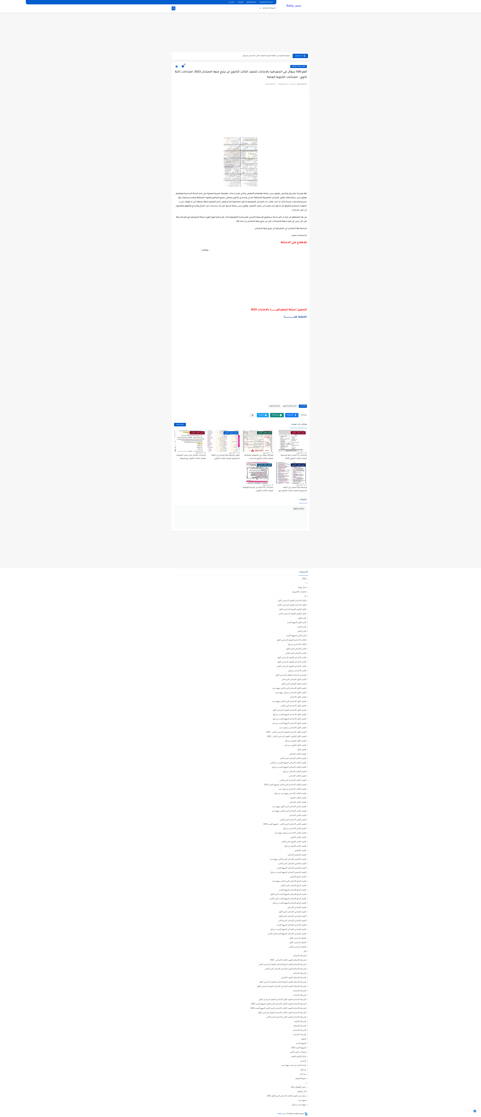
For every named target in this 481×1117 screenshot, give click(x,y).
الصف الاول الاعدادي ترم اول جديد (292, 727)
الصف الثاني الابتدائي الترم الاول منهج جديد (289, 806)
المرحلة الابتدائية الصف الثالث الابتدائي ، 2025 (288, 960)
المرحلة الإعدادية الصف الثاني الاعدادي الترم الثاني (286, 1017)
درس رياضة (293, 6)
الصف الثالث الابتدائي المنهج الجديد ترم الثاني (288, 763)
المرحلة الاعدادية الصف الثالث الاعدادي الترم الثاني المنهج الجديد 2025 (278, 1008)
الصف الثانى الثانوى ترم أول (295, 846)
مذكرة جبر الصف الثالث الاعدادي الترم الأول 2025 (286, 1096)
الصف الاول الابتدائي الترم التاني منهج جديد (289, 688)
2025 (304, 579)
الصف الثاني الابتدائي (297, 802)
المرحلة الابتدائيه (299, 973)
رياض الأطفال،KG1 (298, 1087)
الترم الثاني (301, 631)
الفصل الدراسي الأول (297, 938)
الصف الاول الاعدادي (298, 697)
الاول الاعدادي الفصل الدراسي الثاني (291, 605)
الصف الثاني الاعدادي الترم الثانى (293, 820)
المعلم (303, 1039)
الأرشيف (240, 2)
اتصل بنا (231, 2)
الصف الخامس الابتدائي (297, 855)
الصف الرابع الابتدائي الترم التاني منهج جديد (289, 881)
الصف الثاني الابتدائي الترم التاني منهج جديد (289, 811)
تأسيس (303, 1061)
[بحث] (173, 8)
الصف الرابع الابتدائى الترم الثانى (293, 885)
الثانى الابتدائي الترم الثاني (295, 653)
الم (305, 951)
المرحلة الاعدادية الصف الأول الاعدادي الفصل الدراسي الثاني (282, 999)
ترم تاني (303, 1074)
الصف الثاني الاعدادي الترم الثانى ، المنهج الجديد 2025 (284, 824)
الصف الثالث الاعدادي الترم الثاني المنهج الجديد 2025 (285, 784)
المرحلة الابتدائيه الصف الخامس (293, 977)
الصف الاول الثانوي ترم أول (295, 741)
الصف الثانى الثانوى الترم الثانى (293, 841)
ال (305, 596)
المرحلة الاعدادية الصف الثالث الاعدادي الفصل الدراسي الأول (282, 1012)
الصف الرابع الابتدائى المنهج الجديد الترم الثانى (288, 898)
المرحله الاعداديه (299, 1034)
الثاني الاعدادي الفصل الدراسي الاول (291, 662)
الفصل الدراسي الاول (297, 942)
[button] (291, 415)
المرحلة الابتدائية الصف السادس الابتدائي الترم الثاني (285, 969)
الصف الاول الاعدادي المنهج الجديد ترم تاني (289, 723)
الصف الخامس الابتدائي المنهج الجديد (291, 868)
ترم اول (303, 1069)
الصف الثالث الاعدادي (297, 776)
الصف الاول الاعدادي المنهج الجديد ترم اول (289, 719)
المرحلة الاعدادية (299, 995)
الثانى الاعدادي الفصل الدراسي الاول (291, 657)
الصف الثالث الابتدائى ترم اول (294, 771)
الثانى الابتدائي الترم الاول (296, 649)
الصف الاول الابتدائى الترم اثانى (293, 679)
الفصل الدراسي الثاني (297, 947)
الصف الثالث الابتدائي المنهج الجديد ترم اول (289, 767)
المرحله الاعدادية (299, 1030)
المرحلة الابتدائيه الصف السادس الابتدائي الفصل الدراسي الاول (281, 986)
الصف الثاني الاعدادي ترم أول (294, 828)
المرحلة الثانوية (275, 406)
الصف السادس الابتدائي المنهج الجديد (291, 925)
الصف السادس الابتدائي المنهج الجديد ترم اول (288, 929)
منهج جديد (302, 1100)
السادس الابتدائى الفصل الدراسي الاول (290, 675)
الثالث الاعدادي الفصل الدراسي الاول (291, 640)
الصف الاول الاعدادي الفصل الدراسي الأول (289, 710)
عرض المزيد (180, 424)
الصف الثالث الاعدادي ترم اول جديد (292, 789)
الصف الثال (301, 749)
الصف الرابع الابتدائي (298, 877)
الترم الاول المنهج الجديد (296, 622)
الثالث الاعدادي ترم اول (297, 644)
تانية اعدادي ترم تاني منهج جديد (294, 1065)
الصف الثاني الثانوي (298, 837)
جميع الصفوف (300, 1078)
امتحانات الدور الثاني (298, 1052)
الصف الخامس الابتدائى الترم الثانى (292, 863)
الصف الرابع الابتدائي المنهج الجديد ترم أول (289, 903)
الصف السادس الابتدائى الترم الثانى (292, 920)
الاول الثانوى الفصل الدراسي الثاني (292, 613)
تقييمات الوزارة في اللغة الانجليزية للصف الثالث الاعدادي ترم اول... (263, 56)
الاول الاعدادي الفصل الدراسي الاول (292, 600)
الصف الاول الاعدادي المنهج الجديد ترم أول (289, 714)
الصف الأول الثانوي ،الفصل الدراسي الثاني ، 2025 (286, 736)
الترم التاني (301, 627)
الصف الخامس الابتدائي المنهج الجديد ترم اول (288, 872)
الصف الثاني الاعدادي (297, 815)
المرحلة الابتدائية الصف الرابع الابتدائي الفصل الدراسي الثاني (282, 964)
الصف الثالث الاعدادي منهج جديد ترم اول (290, 793)
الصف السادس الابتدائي (296, 907)
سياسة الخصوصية (266, 2)
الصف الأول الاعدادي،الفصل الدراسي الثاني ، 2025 (286, 732)
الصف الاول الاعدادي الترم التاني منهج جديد (289, 701)
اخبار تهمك (302, 587)
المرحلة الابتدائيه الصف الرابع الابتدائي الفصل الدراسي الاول (282, 982)
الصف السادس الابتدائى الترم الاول (292, 916)
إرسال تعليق (299, 509)
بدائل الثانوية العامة (298, 1056)
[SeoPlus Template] (306, 1113)
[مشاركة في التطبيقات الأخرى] (252, 415)
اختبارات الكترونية (299, 592)
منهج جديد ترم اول (299, 1104)
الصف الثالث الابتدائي (297, 754)
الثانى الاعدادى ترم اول (297, 670)
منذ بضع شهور (300, 453)
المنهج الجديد (301, 1043)
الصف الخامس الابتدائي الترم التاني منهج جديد (288, 859)
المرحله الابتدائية (299, 1026)
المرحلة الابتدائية (269, 8)
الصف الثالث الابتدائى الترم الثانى (293, 758)
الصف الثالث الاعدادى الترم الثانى (292, 780)
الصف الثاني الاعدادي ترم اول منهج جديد (290, 833)
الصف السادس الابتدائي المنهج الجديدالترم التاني (287, 934)
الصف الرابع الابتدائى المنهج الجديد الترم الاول (288, 894)
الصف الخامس (300, 850)
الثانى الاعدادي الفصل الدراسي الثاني (291, 666)
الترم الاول (302, 618)
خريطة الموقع (251, 2)
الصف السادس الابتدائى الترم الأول (292, 912)
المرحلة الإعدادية (299, 990)
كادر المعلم (301, 1091)
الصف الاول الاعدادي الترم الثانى (293, 706)
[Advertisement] (240, 32)
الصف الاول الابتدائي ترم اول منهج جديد (290, 692)
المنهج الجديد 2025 (298, 1047)
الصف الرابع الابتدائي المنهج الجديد (292, 890)
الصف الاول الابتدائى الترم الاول (293, 684)
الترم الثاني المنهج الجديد (296, 635)
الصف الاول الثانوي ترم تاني (295, 745)
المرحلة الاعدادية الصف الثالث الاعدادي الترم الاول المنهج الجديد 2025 (278, 1004)
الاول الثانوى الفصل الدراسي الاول (292, 609)
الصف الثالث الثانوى (298, 66)
